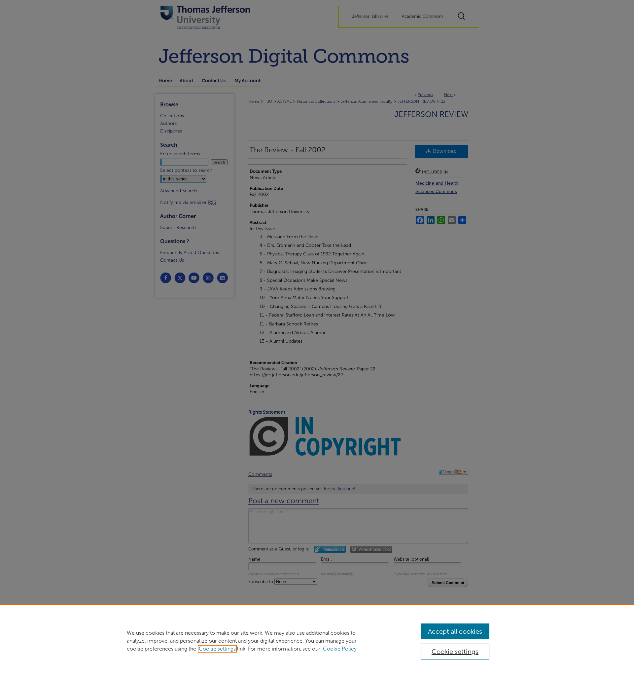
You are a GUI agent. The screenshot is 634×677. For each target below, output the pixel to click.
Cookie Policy (340, 649)
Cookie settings (217, 649)
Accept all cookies (455, 631)
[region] (317, 640)
